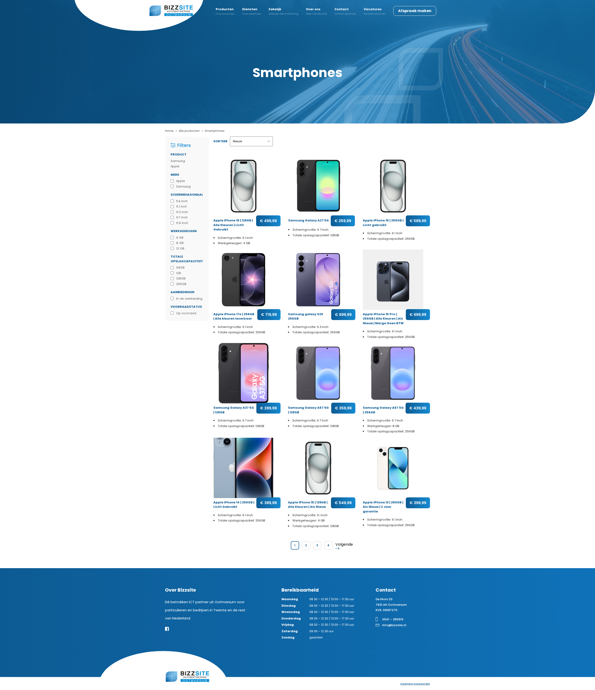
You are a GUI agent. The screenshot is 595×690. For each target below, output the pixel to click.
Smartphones (215, 131)
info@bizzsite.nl (394, 625)
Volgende (344, 544)
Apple (175, 166)
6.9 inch (182, 223)
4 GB (179, 237)
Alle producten (189, 131)
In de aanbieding (189, 298)
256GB (181, 284)
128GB (180, 278)
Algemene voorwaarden (415, 684)
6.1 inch (181, 206)
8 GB (180, 243)
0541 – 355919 (392, 619)
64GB (180, 267)
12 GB (180, 248)
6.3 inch (182, 212)
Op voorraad (186, 313)
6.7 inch (182, 217)
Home (169, 131)
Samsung (178, 161)
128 (178, 273)
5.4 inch (182, 201)
